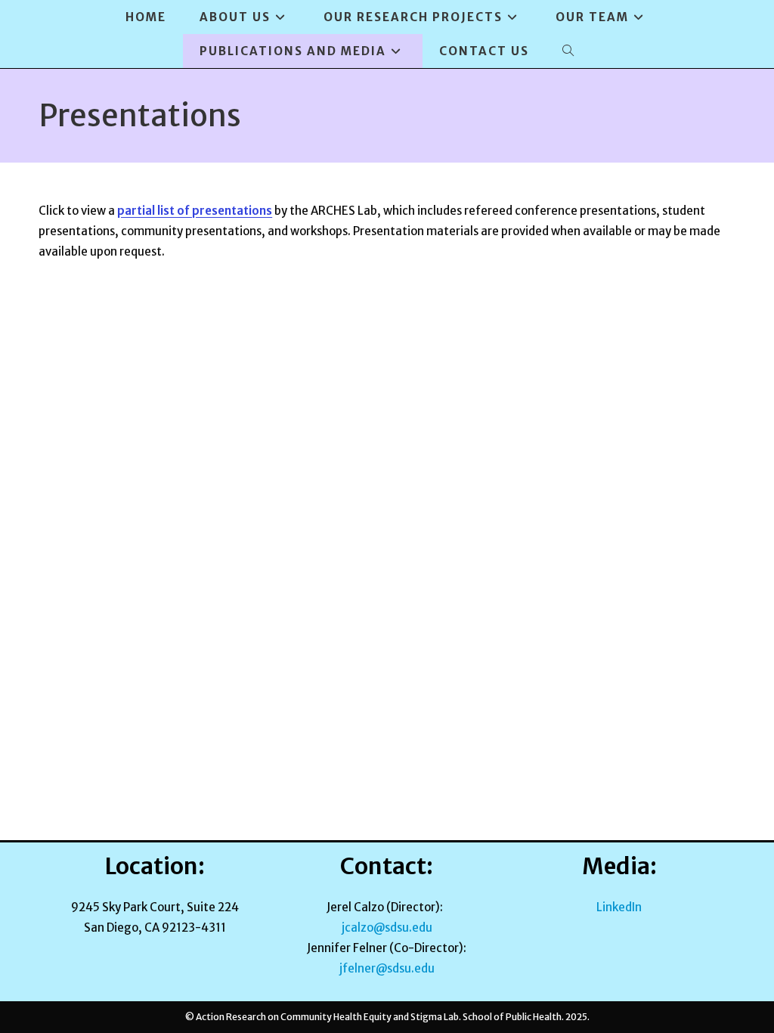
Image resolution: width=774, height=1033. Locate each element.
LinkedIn (619, 907)
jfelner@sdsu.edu (387, 968)
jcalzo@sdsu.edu (387, 927)
